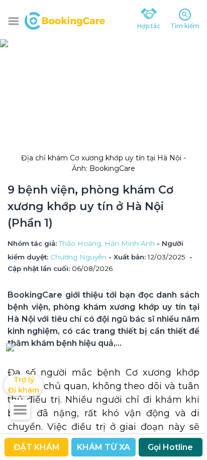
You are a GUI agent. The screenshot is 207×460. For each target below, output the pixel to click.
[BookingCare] (65, 20)
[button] (14, 21)
